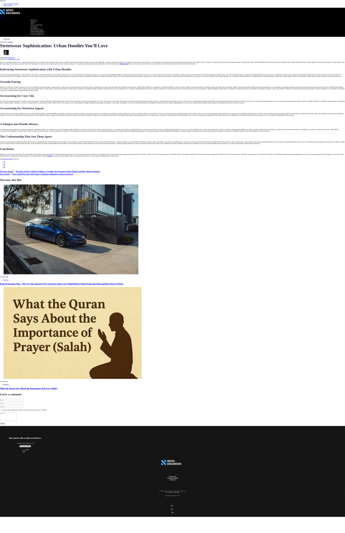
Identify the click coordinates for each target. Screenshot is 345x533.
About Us (34, 20)
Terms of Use (172, 476)
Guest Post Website (172, 478)
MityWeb (176, 492)
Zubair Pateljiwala (9, 57)
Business (34, 26)
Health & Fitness (37, 29)
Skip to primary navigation (11, 4)
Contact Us (172, 479)
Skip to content (8, 5)
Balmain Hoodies (8, 159)
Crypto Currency (37, 34)
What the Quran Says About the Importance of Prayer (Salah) (28, 388)
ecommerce (35, 28)
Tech (32, 23)
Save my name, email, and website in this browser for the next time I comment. (24, 410)
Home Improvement (37, 31)
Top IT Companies (37, 25)
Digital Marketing (37, 33)
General (34, 21)
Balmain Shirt (124, 64)
